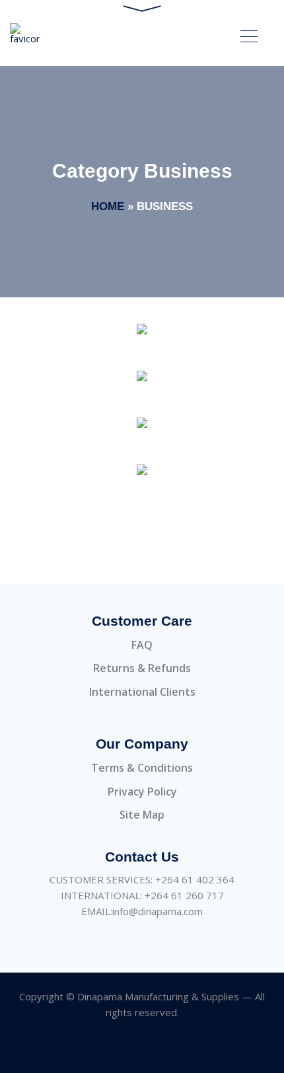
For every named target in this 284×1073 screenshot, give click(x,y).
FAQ (142, 645)
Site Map (142, 814)
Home (107, 206)
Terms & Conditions (142, 767)
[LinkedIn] (157, 1049)
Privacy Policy (142, 791)
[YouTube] (186, 1049)
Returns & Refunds (142, 668)
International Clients (142, 691)
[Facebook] (97, 1049)
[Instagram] (127, 1049)
